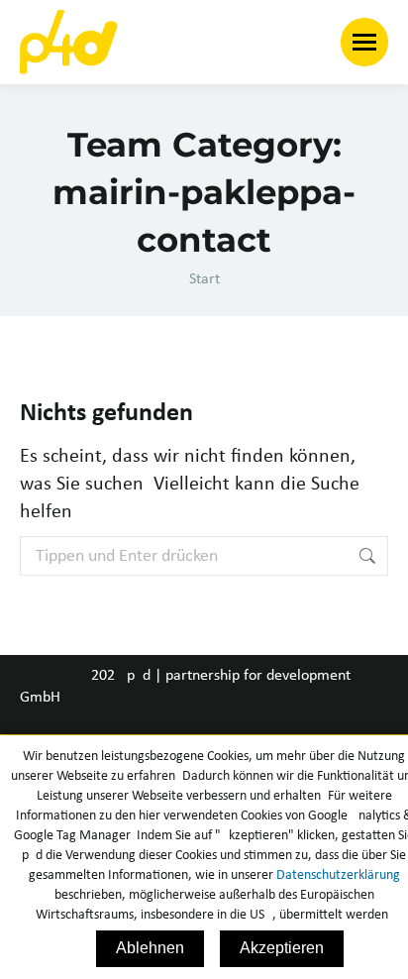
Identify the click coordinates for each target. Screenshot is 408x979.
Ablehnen (150, 947)
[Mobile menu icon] (364, 42)
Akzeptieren (282, 947)
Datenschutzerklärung (338, 875)
